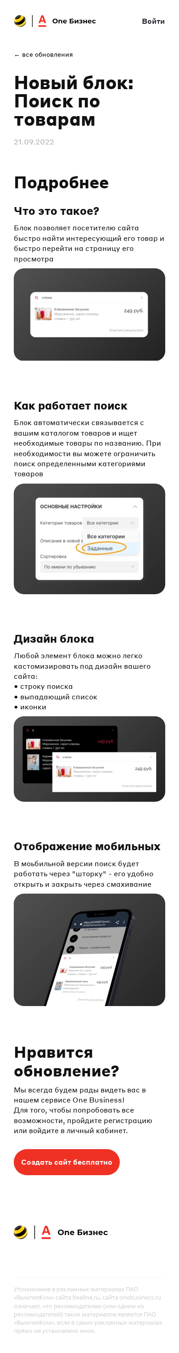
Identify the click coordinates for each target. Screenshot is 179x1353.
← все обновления (43, 54)
